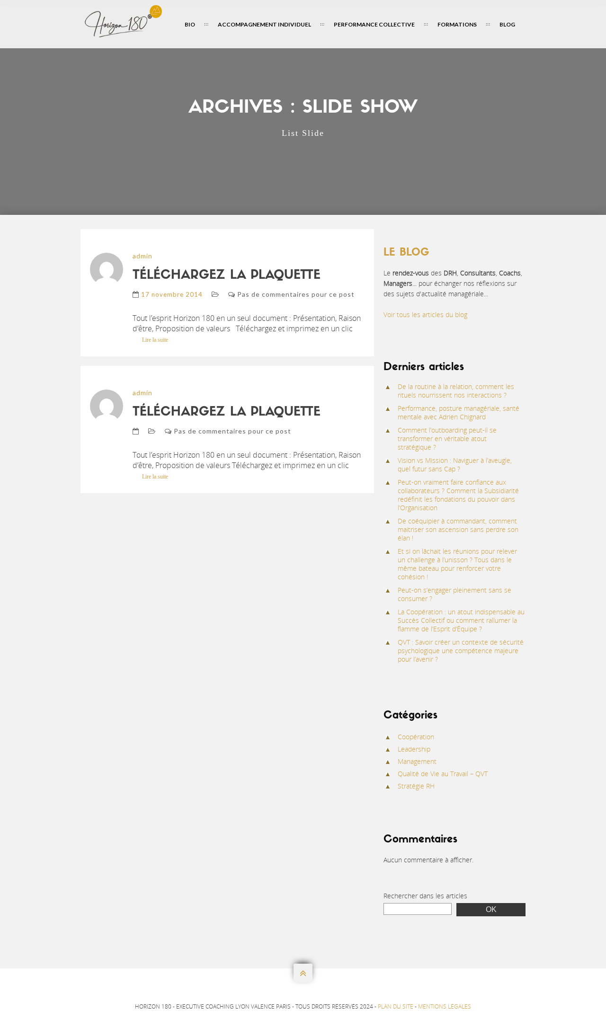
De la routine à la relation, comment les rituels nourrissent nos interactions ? (456, 390)
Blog (507, 24)
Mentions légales (444, 1006)
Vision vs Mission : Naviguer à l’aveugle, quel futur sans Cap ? (455, 464)
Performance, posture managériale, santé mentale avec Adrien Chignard (458, 412)
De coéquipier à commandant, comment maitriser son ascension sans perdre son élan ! (458, 529)
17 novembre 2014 (172, 294)
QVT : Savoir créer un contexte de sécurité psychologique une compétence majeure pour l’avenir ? (461, 651)
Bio (190, 24)
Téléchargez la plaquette (227, 275)
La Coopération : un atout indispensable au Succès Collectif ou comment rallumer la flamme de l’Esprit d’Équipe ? (461, 620)
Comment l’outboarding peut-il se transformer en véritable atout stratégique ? (447, 438)
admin (142, 256)
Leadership (414, 748)
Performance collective (374, 24)
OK (491, 909)
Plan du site (395, 1006)
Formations (457, 24)
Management (417, 761)
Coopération (416, 736)
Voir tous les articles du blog (425, 314)
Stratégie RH (416, 785)
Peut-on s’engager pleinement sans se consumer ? (454, 594)
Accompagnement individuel (264, 24)
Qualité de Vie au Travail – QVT (443, 773)
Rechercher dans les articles (425, 895)
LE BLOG (406, 253)
